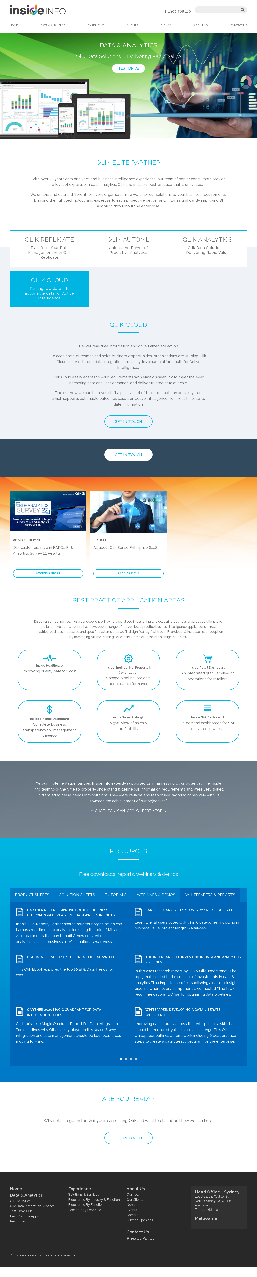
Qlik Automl (128, 245)
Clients (132, 25)
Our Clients (135, 1200)
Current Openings (140, 1220)
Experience (96, 25)
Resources (18, 1221)
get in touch (128, 1138)
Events (132, 1210)
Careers (132, 1215)
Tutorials (116, 895)
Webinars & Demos (156, 895)
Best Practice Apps (24, 1216)
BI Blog (166, 25)
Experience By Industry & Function (94, 1200)
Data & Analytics (53, 25)
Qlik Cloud (49, 288)
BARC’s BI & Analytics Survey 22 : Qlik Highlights (190, 910)
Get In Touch (128, 455)
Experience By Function (86, 1205)
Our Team (134, 1194)
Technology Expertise (84, 1210)
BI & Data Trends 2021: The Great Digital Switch (71, 957)
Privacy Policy (140, 1238)
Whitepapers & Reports (210, 895)
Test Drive (128, 68)
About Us (201, 25)
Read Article (128, 573)
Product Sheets (32, 895)
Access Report (48, 573)
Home (14, 25)
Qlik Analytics (207, 245)
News (131, 1205)
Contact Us (238, 25)
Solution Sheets (77, 895)
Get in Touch (128, 421)
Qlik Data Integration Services (32, 1206)
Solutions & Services (83, 1194)
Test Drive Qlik (21, 1211)
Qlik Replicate (49, 247)
